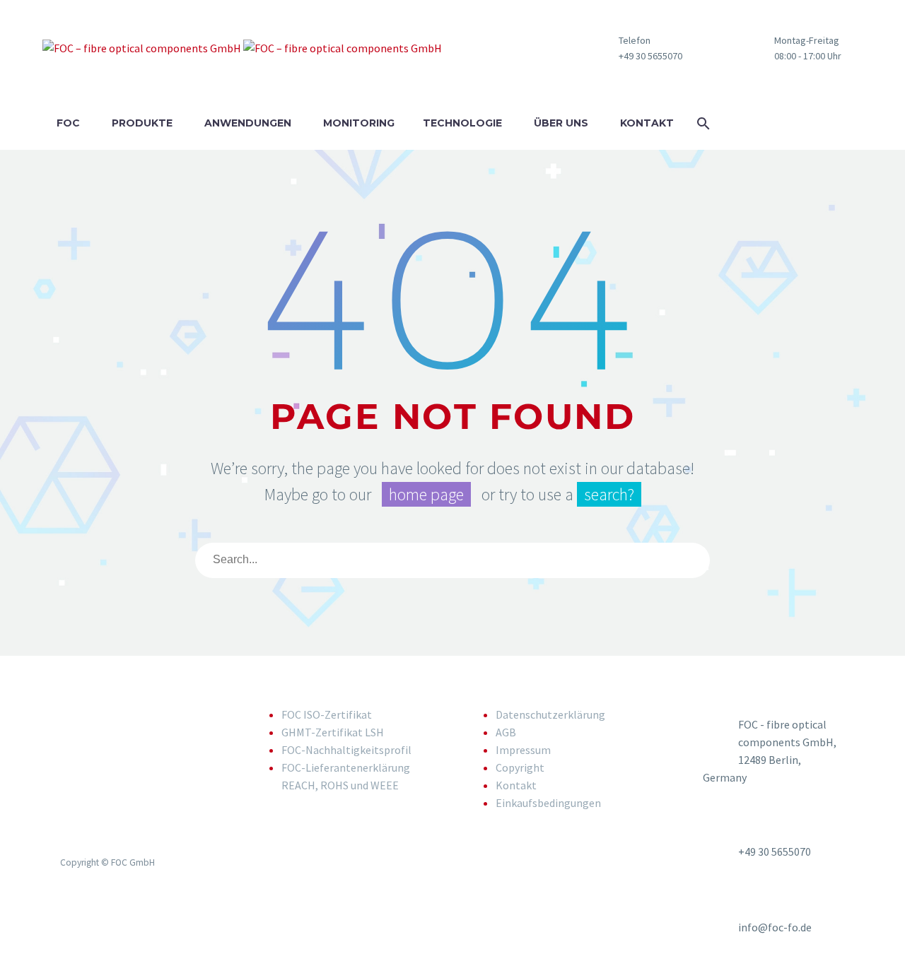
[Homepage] (242, 48)
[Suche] (700, 560)
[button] (786, 48)
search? (609, 494)
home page (426, 494)
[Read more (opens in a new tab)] (629, 48)
